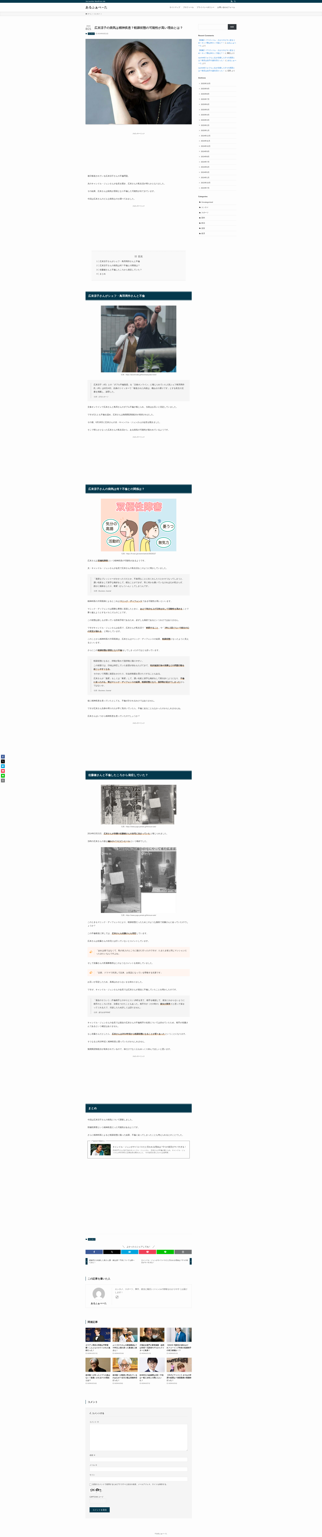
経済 (203, 233)
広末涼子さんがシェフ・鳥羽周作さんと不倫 (120, 261)
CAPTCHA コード (97, 1497)
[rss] (231, 1)
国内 (203, 218)
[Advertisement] (139, 152)
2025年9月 (205, 89)
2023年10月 (205, 183)
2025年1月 (205, 130)
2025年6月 (205, 104)
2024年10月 (205, 146)
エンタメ (91, 33)
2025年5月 (205, 110)
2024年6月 (205, 167)
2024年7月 (205, 162)
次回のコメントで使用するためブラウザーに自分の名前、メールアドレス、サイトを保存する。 (130, 1484)
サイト (92, 1475)
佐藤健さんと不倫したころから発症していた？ (121, 270)
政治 (203, 223)
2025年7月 (205, 99)
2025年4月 (205, 115)
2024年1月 (205, 178)
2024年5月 (205, 172)
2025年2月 (205, 125)
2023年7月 (205, 188)
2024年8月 (205, 157)
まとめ (103, 274)
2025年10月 (205, 83)
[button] (94, 1252)
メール (93, 1465)
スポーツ (204, 213)
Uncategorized (207, 202)
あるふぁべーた (99, 1303)
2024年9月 (205, 151)
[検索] (234, 1)
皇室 (203, 228)
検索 (232, 27)
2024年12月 (205, 136)
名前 (92, 1455)
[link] (117, 1297)
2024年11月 (205, 141)
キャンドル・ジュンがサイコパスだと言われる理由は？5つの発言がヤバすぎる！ (149, 1147)
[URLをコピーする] (183, 1252)
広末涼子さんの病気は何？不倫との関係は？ (120, 265)
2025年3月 (205, 120)
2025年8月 (205, 94)
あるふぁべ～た (96, 7)
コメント (94, 1422)
